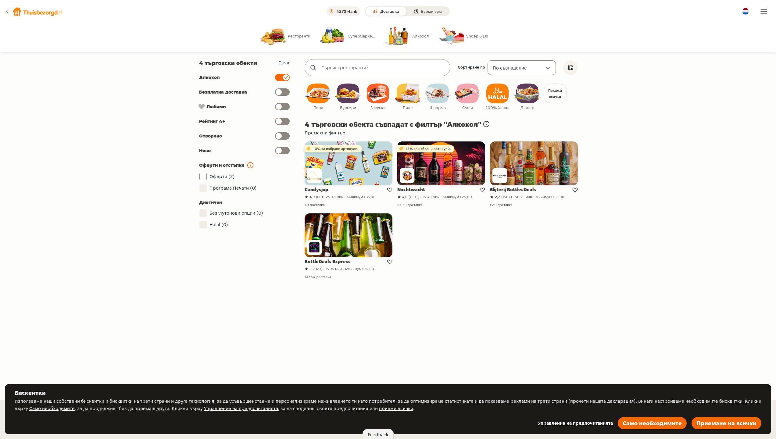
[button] (34, 11)
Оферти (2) (222, 176)
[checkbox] (318, 97)
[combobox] (383, 67)
